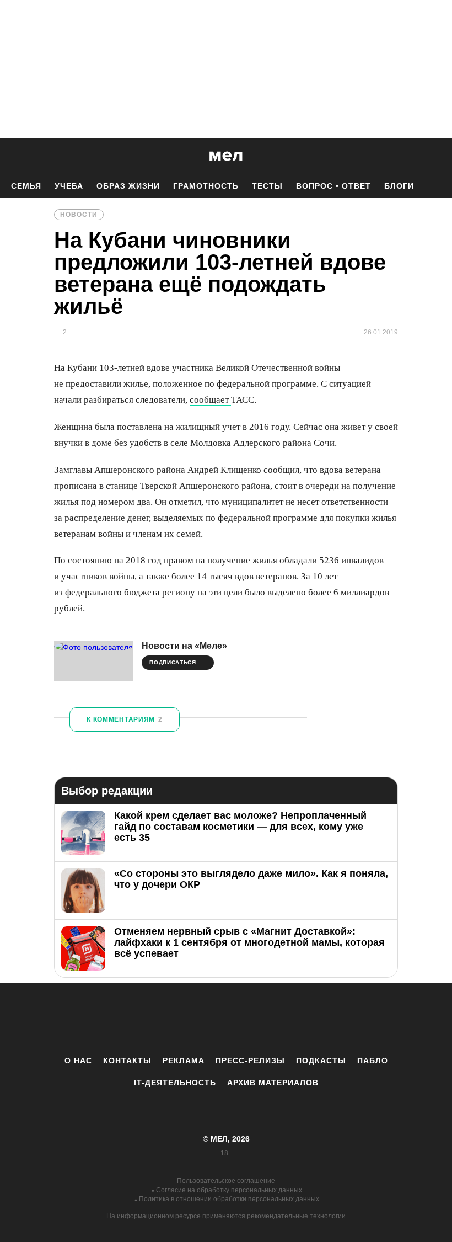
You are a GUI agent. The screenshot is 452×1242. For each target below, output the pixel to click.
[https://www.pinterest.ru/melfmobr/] (256, 1019)
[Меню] (435, 156)
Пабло (372, 1060)
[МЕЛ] (226, 156)
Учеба (69, 186)
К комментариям (125, 719)
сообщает (210, 400)
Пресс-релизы (250, 1060)
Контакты (127, 1060)
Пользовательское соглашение (226, 1181)
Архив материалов (273, 1082)
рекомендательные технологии (296, 1216)
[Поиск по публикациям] (11, 157)
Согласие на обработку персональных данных (229, 1190)
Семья (26, 186)
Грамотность (206, 186)
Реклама (184, 1060)
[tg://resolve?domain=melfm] (135, 1019)
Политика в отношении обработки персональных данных (229, 1199)
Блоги (399, 186)
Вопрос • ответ (333, 186)
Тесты (267, 186)
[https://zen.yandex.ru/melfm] (165, 1019)
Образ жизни (128, 186)
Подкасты (321, 1060)
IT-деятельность (175, 1082)
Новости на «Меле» (184, 646)
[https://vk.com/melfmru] (195, 1019)
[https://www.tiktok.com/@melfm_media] (226, 1019)
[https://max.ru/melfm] (317, 1019)
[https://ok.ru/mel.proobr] (286, 1019)
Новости (79, 214)
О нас (78, 1060)
